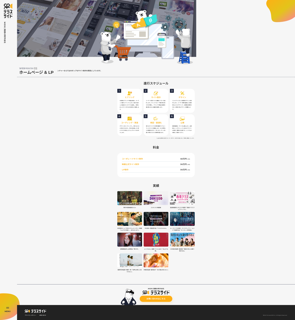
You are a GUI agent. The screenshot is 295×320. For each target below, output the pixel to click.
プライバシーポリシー (30, 315)
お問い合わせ (42, 315)
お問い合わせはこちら (156, 299)
